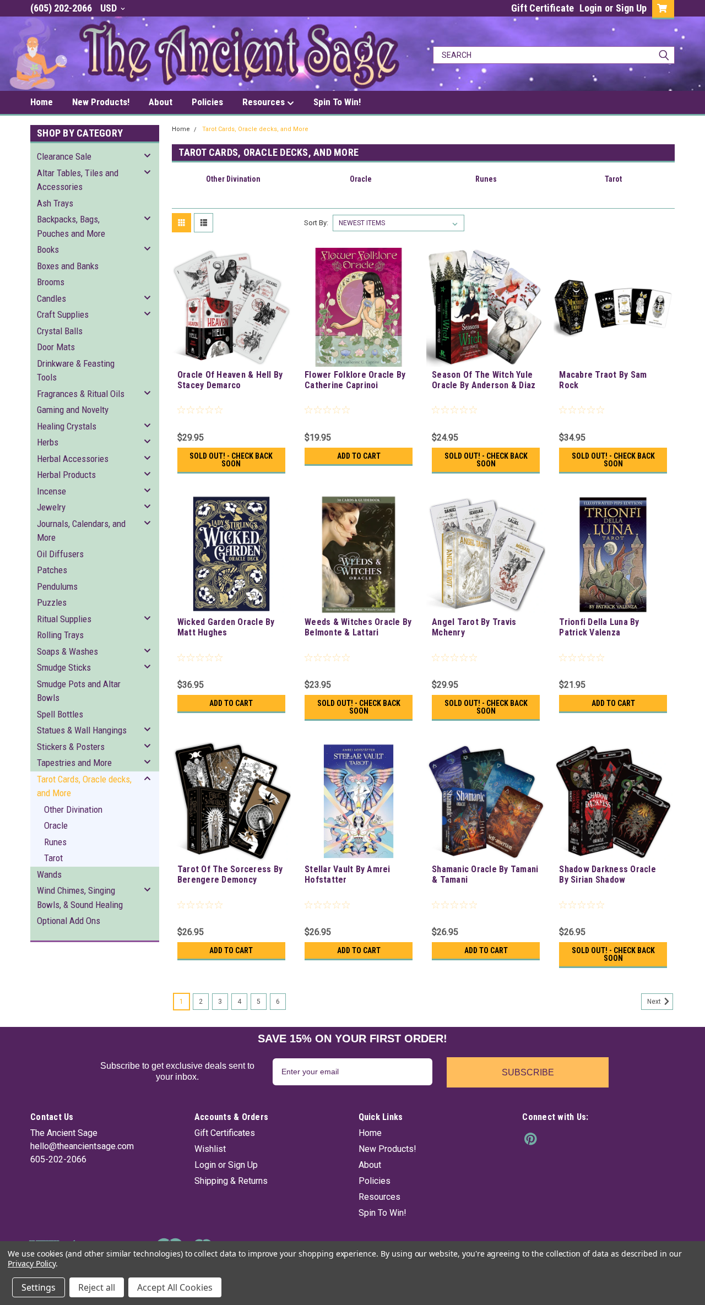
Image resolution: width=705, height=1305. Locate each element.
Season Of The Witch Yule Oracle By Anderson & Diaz (483, 379)
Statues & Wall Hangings (82, 730)
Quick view (231, 358)
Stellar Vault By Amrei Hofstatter (348, 874)
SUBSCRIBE (528, 1072)
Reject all (96, 1287)
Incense (51, 491)
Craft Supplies (63, 314)
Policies (207, 101)
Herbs (47, 442)
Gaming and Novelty (73, 409)
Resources (264, 101)
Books (48, 249)
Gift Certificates (224, 1133)
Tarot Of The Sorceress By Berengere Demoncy (230, 874)
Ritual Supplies (64, 618)
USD (109, 8)
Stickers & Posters (71, 746)
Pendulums (57, 586)
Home (41, 101)
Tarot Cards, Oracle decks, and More (84, 786)
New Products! (100, 101)
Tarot (53, 857)
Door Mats (56, 346)
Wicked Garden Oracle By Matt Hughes (226, 627)
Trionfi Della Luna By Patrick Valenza (599, 627)
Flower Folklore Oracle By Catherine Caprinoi (355, 379)
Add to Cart (359, 456)
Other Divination (73, 809)
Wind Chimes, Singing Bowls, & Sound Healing (80, 897)
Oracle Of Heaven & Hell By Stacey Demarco (230, 379)
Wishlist (210, 1149)
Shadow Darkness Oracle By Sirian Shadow (607, 874)
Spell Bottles (60, 714)
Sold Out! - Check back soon (231, 460)
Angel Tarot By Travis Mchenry (474, 627)
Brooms (50, 281)
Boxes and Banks (68, 265)
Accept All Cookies (175, 1287)
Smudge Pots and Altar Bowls (79, 691)
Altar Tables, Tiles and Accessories (77, 180)
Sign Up (631, 8)
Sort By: (316, 223)
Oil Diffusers (60, 553)
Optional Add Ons (68, 920)
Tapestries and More (74, 762)
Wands (49, 874)
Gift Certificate (542, 8)
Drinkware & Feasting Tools (76, 370)
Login (590, 8)
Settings (38, 1287)
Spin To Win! (337, 101)
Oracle (56, 825)
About (160, 101)
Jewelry (51, 507)
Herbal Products (66, 474)
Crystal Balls (60, 330)
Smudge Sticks (64, 667)
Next (655, 1001)
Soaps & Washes (67, 651)
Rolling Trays (60, 634)
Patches (52, 569)
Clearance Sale (64, 156)
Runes (55, 841)
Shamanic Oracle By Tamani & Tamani (485, 874)
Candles (51, 298)
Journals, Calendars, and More (81, 530)
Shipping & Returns (231, 1181)
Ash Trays (55, 203)
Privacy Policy (32, 1263)
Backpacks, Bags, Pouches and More (71, 226)
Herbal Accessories (73, 458)
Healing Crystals (66, 426)
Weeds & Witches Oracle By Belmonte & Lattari (358, 627)
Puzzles (52, 602)
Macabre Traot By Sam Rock (603, 379)
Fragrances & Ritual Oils (80, 393)
